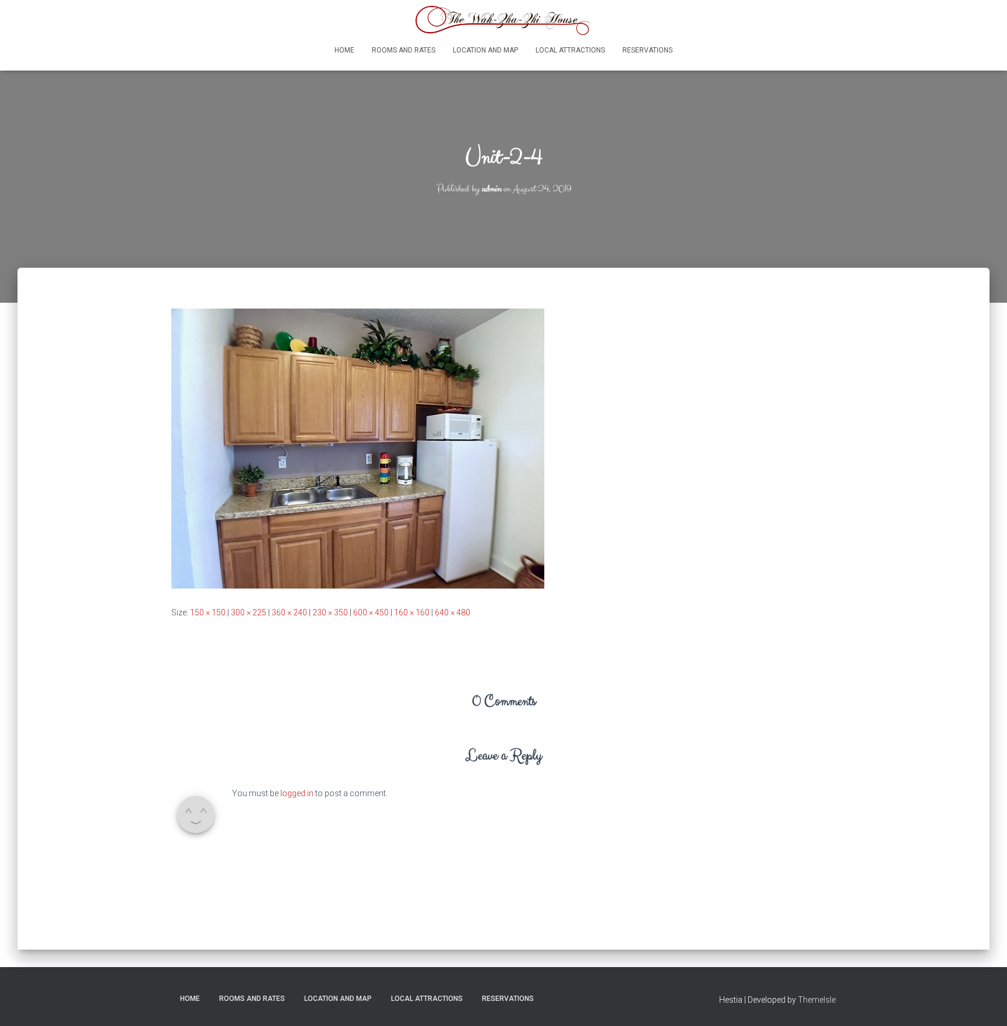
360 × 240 (289, 612)
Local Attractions (570, 50)
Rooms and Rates (403, 50)
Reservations (647, 50)
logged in (297, 793)
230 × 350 (330, 612)
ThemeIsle (817, 999)
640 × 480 (452, 612)
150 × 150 (208, 612)
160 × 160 (411, 612)
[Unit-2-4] (357, 448)
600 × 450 (371, 612)
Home (344, 50)
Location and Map (485, 50)
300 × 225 (248, 612)
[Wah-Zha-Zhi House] (503, 20)
